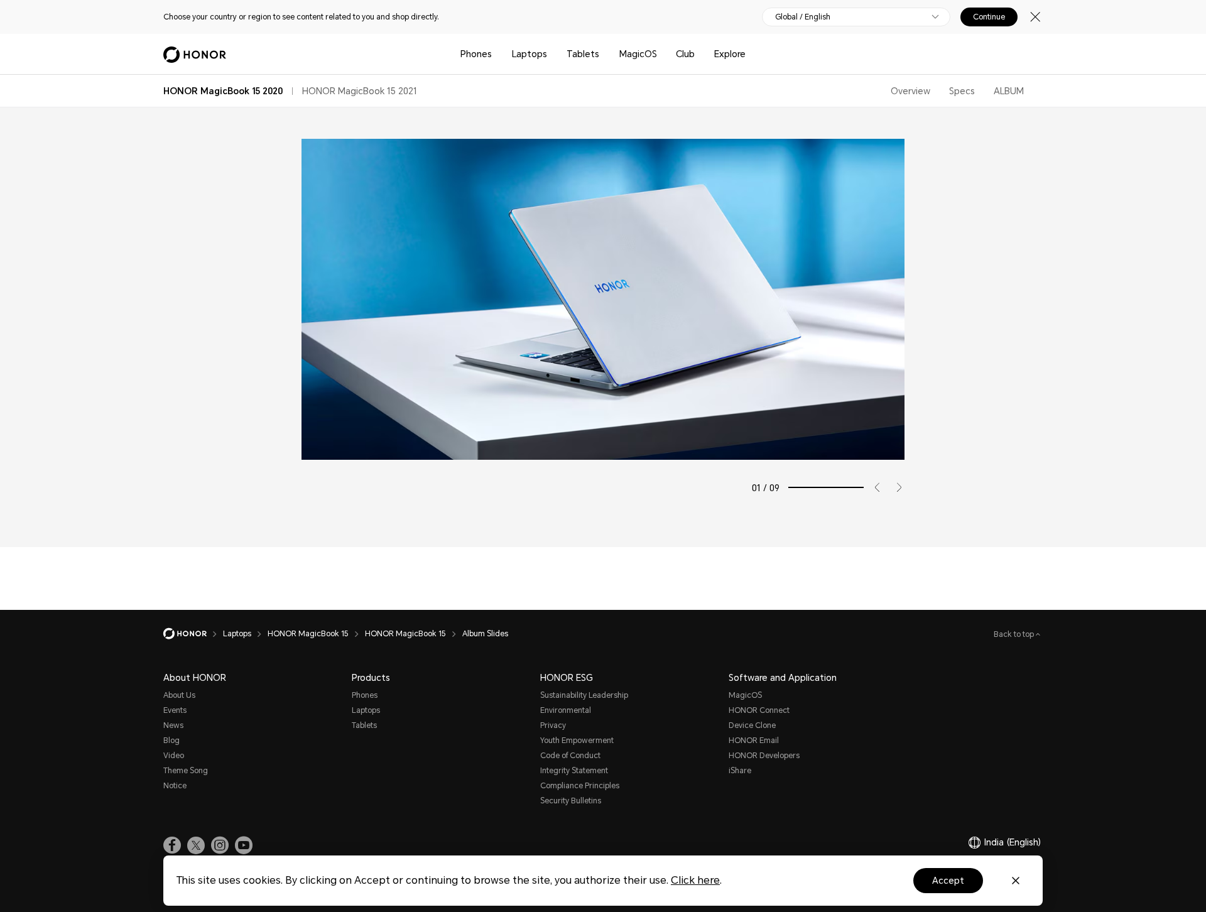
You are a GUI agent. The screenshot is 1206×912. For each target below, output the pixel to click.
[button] (872, 487)
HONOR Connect (759, 710)
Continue (989, 17)
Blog (171, 740)
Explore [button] (730, 54)
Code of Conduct (570, 755)
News (173, 725)
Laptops (529, 54)
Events (175, 710)
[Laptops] (552, 54)
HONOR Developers (764, 755)
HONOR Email (754, 740)
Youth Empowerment (577, 740)
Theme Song (185, 770)
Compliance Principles (579, 785)
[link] (172, 845)
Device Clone (752, 725)
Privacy (553, 725)
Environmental (565, 710)
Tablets (583, 54)
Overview (910, 91)
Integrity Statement (574, 770)
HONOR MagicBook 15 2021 (359, 91)
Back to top (1015, 634)
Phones (476, 54)
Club (685, 54)
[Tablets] (604, 54)
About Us (179, 695)
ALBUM (1009, 91)
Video (173, 755)
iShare (740, 770)
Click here (695, 880)
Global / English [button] (802, 17)
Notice (175, 785)
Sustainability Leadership (584, 695)
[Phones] (497, 54)
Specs (962, 91)
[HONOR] (193, 634)
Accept (948, 881)
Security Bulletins (570, 800)
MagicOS (638, 54)
